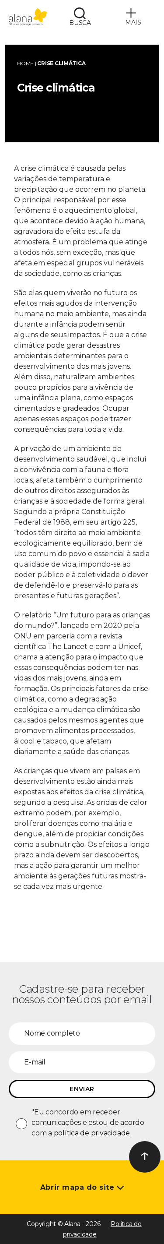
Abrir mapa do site (78, 1187)
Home (25, 63)
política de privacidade (92, 1133)
